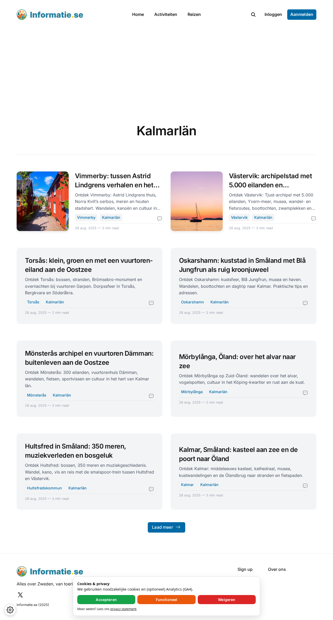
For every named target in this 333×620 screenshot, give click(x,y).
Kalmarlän (111, 217)
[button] (253, 14)
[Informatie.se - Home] (69, 14)
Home (138, 14)
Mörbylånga (192, 391)
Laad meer (162, 527)
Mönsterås (36, 395)
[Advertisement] (166, 68)
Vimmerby (86, 217)
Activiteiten (165, 14)
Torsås (33, 302)
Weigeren (226, 599)
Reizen (194, 14)
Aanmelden (301, 14)
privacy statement (123, 609)
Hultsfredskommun (44, 488)
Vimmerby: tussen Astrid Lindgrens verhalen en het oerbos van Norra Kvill (114, 185)
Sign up (245, 569)
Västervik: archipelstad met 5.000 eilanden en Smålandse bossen (270, 185)
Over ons (277, 569)
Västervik (239, 217)
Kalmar (187, 484)
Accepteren (106, 599)
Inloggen (273, 14)
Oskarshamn (192, 302)
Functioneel (166, 599)
